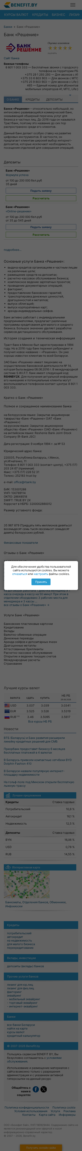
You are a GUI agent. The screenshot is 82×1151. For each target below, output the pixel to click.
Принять (41, 582)
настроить (41, 574)
